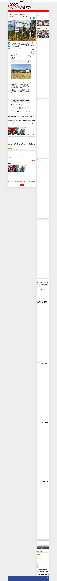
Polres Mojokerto (21, 104)
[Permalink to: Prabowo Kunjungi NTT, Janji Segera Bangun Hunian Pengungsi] (31, 130)
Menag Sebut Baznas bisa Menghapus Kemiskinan (44, 363)
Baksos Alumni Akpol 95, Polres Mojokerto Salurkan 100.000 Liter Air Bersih (28, 121)
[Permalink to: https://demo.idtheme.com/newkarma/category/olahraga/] (48, 553)
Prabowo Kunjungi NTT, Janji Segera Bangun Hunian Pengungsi (30, 135)
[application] (43, 23)
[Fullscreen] (47, 25)
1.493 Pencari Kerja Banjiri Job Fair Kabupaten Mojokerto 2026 (12, 134)
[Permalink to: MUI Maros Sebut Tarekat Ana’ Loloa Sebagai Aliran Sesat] (38, 332)
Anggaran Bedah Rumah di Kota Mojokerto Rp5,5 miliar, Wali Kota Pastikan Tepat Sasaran (12, 144)
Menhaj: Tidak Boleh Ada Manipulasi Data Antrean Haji (42, 282)
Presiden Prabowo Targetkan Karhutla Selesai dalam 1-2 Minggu (21, 144)
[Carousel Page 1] (41, 548)
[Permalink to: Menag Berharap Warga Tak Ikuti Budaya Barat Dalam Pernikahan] (43, 297)
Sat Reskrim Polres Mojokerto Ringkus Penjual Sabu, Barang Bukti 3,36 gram (14, 123)
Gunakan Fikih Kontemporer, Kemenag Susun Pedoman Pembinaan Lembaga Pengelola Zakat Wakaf (44, 422)
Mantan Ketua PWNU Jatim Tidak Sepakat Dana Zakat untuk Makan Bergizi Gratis (44, 481)
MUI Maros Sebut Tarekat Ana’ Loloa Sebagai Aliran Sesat (44, 304)
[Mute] (46, 25)
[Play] (38, 25)
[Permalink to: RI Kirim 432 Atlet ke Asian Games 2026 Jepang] (43, 559)
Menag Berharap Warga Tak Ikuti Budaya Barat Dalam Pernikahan (42, 302)
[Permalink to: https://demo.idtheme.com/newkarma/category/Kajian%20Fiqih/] (48, 292)
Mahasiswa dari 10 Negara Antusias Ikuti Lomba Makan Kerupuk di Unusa (15, 111)
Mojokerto (13, 18)
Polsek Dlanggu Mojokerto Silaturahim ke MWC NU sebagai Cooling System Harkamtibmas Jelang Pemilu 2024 (28, 116)
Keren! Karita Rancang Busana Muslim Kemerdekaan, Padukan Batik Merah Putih (26, 111)
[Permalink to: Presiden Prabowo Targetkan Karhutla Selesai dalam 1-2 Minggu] (21, 139)
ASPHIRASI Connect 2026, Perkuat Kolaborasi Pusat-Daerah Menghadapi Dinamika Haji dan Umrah (43, 285)
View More (21, 184)
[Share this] (30, 18)
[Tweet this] (32, 18)
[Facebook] (19, 108)
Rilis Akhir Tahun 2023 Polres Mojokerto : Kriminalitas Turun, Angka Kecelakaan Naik (13, 116)
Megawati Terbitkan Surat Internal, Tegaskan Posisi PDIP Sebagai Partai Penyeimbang (43, 546)
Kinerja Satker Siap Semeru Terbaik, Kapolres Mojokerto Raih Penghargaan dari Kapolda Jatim (28, 123)
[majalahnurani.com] (10, 577)
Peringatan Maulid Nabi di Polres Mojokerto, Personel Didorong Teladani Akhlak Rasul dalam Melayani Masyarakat (21, 135)
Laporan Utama (9, 18)
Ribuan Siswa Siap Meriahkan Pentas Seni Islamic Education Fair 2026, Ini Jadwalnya (42, 287)
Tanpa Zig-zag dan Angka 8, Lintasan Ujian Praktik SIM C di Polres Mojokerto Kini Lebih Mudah (14, 121)
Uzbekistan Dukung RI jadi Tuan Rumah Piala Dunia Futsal (43, 567)
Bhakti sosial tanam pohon (14, 104)
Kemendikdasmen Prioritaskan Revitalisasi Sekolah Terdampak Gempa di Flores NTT (31, 144)
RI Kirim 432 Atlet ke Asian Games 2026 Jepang (43, 565)
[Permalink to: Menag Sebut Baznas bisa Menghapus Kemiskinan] (38, 391)
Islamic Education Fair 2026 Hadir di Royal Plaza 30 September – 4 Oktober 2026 (42, 289)
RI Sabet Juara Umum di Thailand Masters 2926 (42, 569)
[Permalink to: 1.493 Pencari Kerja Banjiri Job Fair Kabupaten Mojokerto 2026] (12, 130)
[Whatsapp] (34, 18)
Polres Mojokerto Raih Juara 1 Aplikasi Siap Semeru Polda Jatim (28, 118)
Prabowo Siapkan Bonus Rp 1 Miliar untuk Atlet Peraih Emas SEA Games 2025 (43, 574)
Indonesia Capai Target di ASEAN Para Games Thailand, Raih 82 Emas (43, 572)
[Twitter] (20, 108)
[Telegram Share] (33, 18)
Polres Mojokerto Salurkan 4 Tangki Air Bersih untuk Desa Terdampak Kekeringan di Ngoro (14, 118)
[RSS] (22, 108)
